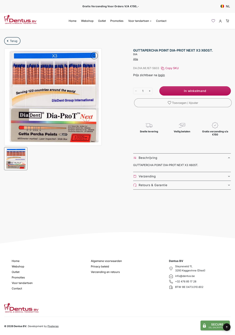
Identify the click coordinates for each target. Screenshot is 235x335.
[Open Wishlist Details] (213, 20)
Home (72, 21)
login (161, 75)
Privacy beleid (100, 266)
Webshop (87, 21)
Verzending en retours (105, 272)
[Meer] (149, 91)
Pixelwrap (53, 326)
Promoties (117, 21)
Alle (135, 59)
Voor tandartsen (22, 283)
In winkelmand (195, 91)
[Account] (220, 21)
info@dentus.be (185, 276)
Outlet (102, 21)
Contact (161, 21)
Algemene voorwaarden (106, 261)
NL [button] (228, 6)
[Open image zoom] (94, 55)
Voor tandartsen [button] (139, 21)
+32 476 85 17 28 (185, 281)
